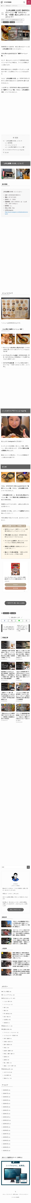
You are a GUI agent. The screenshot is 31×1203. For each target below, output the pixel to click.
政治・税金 (7, 1016)
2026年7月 (6, 1093)
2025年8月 (6, 1130)
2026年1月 (6, 1113)
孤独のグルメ (7, 1078)
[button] (4, 620)
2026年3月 (6, 1107)
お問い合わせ (15, 1194)
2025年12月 (6, 1117)
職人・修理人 (7, 1062)
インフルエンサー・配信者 (11, 1035)
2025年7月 (6, 1133)
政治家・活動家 (8, 1050)
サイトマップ (9, 1194)
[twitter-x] (15, 1191)
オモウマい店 (5, 22)
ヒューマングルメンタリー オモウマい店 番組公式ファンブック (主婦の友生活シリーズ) (15, 578)
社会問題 (7, 1019)
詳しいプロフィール (15, 909)
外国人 (6, 1047)
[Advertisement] (15, 114)
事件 (6, 1007)
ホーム (4, 1194)
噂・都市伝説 (8, 1013)
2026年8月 (6, 1090)
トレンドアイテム (9, 995)
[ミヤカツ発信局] (7, 2)
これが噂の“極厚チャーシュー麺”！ (16, 147)
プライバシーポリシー (23, 1194)
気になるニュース (9, 998)
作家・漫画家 (7, 1038)
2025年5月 (6, 1140)
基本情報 (10, 143)
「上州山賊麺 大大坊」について (13, 140)
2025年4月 (6, 1143)
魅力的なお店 (8, 1069)
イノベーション (8, 1004)
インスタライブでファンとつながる (14, 149)
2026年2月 (6, 1110)
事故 (6, 1010)
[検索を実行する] (28, 867)
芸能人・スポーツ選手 (10, 1065)
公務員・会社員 (8, 1041)
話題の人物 (7, 1029)
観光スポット (7, 1026)
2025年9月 (6, 1127)
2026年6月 (6, 1096)
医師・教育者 (8, 1044)
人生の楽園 (7, 1075)
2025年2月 (6, 1150)
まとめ (7, 152)
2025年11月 (7, 1120)
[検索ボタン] (24, 2)
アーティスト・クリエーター (11, 1032)
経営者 (6, 1059)
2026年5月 (6, 1100)
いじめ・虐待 (8, 1001)
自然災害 (6, 1022)
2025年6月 (6, 1137)
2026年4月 (6, 1103)
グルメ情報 (12, 22)
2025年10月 (7, 1123)
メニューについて (12, 145)
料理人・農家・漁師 (9, 1053)
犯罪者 (6, 1056)
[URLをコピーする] (26, 620)
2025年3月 (6, 1147)
